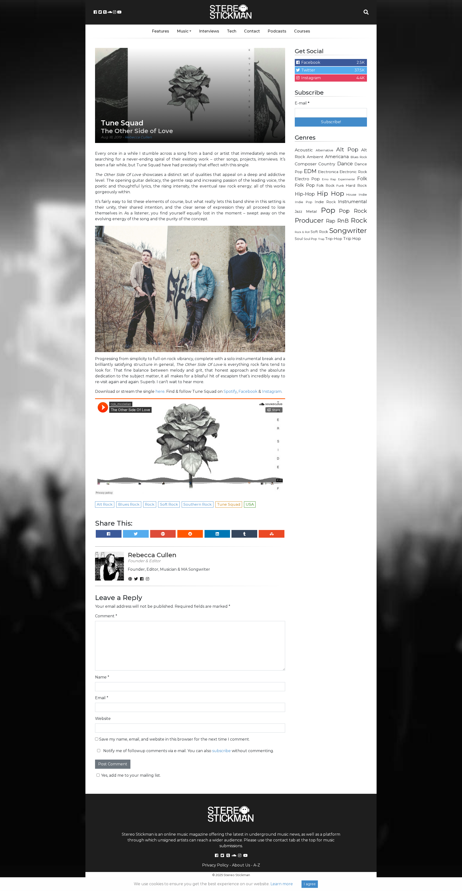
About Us (241, 865)
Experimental (346, 179)
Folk (362, 178)
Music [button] (182, 31)
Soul (299, 239)
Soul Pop (310, 239)
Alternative (324, 150)
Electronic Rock (353, 172)
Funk (340, 185)
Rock (359, 220)
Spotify (230, 391)
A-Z (256, 865)
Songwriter (348, 230)
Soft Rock (319, 232)
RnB (343, 220)
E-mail (302, 103)
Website (103, 718)
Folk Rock (325, 185)
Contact (252, 31)
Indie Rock (325, 202)
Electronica (328, 172)
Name (102, 677)
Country (326, 163)
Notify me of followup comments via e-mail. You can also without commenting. (188, 751)
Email (101, 698)
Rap (330, 221)
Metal (311, 211)
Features (160, 31)
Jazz (298, 211)
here (160, 391)
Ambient (315, 157)
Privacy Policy (215, 865)
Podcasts (277, 31)
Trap (321, 239)
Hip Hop (330, 193)
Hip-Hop (305, 194)
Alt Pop (347, 149)
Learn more (281, 884)
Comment (106, 616)
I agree (310, 884)
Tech (231, 31)
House (351, 194)
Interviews (209, 31)
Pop (328, 210)
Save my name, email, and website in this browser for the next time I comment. (174, 739)
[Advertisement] (331, 321)
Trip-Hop (333, 238)
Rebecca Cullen (138, 137)
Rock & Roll (302, 232)
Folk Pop (305, 185)
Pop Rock (353, 211)
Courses (302, 31)
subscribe (221, 751)
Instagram (272, 391)
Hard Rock (356, 185)
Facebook (247, 391)
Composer (306, 163)
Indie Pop (303, 202)
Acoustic (304, 149)
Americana (337, 156)
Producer (309, 220)
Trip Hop (352, 238)
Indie (363, 194)
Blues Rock (359, 157)
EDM (310, 171)
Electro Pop (307, 178)
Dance (345, 164)
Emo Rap (329, 179)
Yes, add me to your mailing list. (131, 775)
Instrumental (352, 201)
